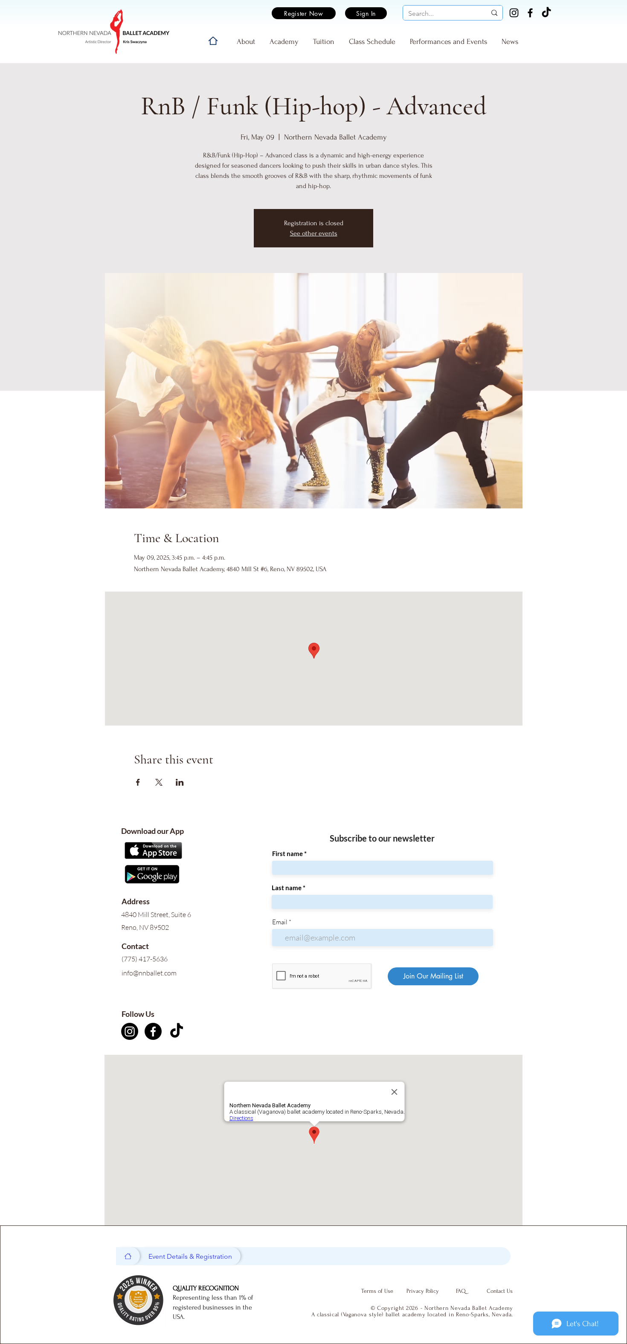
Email (279, 922)
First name (287, 854)
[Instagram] (514, 13)
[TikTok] (546, 13)
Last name (287, 888)
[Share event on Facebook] (138, 782)
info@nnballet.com (149, 973)
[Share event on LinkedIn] (180, 782)
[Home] (213, 41)
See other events (313, 233)
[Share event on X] (159, 782)
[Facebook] (530, 13)
